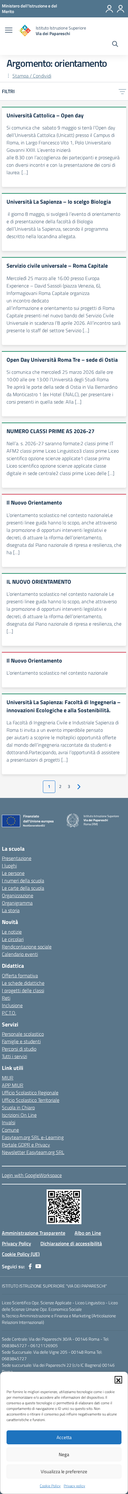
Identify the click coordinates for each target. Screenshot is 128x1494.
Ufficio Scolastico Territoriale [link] (30, 1100)
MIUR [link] (7, 1077)
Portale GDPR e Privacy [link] (26, 1144)
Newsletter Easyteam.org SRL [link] (33, 1152)
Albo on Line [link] (88, 1233)
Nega (64, 1454)
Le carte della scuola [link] (23, 888)
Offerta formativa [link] (20, 975)
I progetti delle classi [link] (23, 990)
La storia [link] (11, 910)
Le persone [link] (13, 873)
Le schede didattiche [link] (23, 983)
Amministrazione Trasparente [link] (33, 1233)
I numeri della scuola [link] (23, 880)
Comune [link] (10, 1130)
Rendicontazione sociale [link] (27, 946)
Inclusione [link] (12, 1005)
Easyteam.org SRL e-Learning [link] (33, 1137)
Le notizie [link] (12, 931)
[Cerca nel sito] (115, 45)
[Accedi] (120, 9)
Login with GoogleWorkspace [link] (32, 1175)
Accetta (64, 1437)
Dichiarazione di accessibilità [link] (71, 1243)
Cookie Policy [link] (50, 1486)
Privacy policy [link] (74, 1486)
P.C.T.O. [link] (9, 1012)
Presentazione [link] (16, 858)
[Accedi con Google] (109, 9)
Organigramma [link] (17, 903)
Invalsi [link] (8, 1122)
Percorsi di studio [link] (19, 1049)
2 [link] (60, 786)
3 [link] (69, 786)
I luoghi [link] (9, 865)
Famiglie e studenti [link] (21, 1041)
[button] (118, 1380)
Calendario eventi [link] (20, 954)
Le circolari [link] (13, 939)
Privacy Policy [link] (16, 1243)
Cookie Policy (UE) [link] (21, 1254)
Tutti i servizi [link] (14, 1056)
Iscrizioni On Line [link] (19, 1115)
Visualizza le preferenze (64, 1471)
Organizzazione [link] (17, 895)
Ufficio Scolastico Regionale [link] (30, 1092)
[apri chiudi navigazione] (8, 30)
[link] (29, 8)
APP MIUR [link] (12, 1085)
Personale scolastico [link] (23, 1034)
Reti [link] (6, 998)
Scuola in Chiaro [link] (18, 1107)
